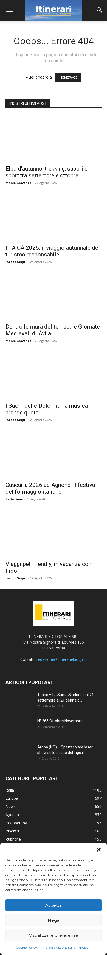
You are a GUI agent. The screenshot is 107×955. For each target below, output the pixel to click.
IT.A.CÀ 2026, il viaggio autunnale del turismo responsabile (52, 251)
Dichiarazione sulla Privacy (67, 947)
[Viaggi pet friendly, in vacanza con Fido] (53, 533)
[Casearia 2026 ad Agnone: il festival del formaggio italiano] (53, 454)
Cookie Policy (26, 947)
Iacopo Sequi (15, 262)
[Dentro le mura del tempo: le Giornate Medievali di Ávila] (53, 296)
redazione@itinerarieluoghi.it (61, 659)
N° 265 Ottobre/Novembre (60, 721)
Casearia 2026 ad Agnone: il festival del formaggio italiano (51, 488)
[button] (99, 849)
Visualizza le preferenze (53, 935)
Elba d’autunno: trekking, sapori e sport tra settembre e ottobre (46, 172)
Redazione (14, 499)
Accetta (53, 905)
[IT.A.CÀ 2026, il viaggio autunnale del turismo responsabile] (53, 217)
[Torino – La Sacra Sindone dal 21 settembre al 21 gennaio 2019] (19, 701)
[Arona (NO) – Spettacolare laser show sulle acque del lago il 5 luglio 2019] (19, 753)
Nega (53, 920)
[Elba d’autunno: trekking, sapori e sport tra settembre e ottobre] (53, 138)
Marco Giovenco (18, 183)
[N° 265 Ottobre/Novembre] (19, 727)
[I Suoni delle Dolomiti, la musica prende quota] (53, 375)
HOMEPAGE (68, 77)
